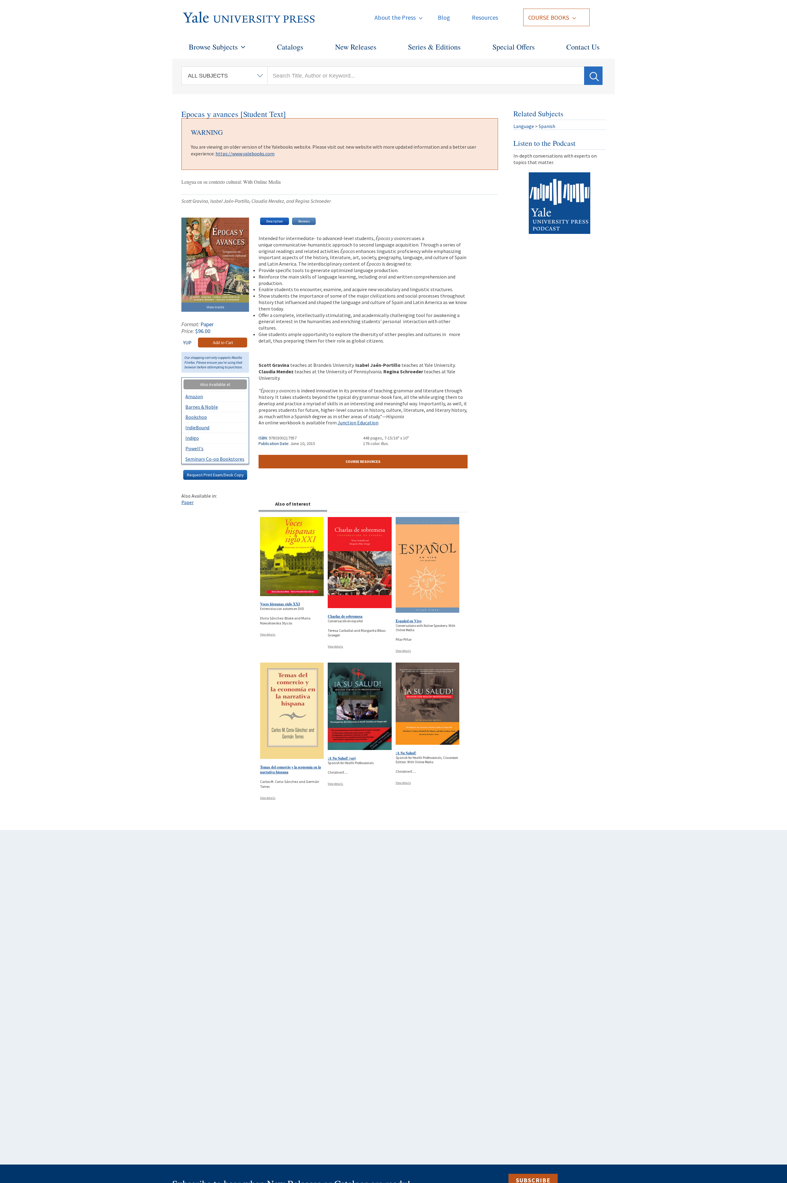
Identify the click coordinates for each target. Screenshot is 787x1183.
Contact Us (582, 47)
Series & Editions (434, 47)
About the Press (395, 17)
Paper (187, 502)
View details (267, 634)
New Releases (355, 47)
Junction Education (358, 422)
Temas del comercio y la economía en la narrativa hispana (290, 769)
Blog (444, 17)
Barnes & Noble (201, 407)
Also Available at (215, 384)
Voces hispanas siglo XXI (280, 604)
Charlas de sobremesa (345, 616)
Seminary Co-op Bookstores (214, 459)
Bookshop (196, 417)
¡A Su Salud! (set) (342, 758)
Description (274, 221)
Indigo (192, 438)
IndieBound (197, 427)
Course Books (548, 17)
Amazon (194, 396)
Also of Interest (292, 504)
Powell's (194, 448)
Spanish (547, 126)
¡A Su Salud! (406, 753)
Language (523, 126)
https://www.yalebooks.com (245, 153)
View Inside (215, 307)
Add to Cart (222, 342)
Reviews (304, 221)
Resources (485, 17)
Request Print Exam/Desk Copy (215, 475)
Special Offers (513, 47)
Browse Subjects (213, 47)
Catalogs (290, 47)
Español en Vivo (408, 621)
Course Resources (363, 461)
